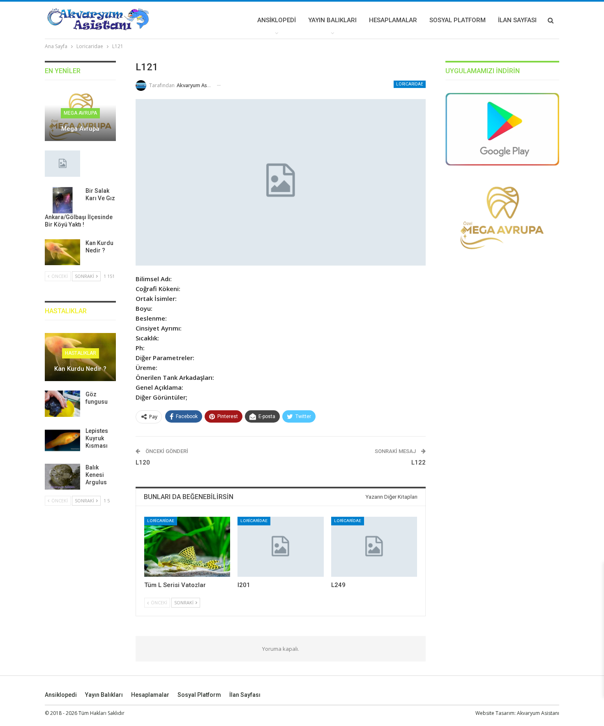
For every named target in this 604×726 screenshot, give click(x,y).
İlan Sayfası (517, 20)
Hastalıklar (80, 353)
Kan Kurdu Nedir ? (80, 368)
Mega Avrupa (80, 113)
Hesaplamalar (393, 20)
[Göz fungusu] (62, 404)
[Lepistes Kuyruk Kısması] (62, 440)
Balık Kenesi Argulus (96, 475)
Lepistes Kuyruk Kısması (96, 438)
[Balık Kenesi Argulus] (62, 477)
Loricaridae (409, 84)
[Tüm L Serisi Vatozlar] (187, 547)
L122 (418, 462)
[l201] (280, 547)
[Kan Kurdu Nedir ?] (62, 252)
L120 (143, 462)
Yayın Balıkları (332, 20)
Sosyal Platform (457, 20)
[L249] (374, 547)
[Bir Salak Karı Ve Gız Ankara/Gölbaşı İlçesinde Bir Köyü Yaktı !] (62, 200)
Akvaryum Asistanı (538, 713)
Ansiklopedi (276, 20)
